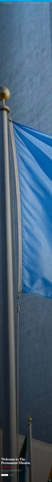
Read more (30, 0)
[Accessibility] (50, 480)
